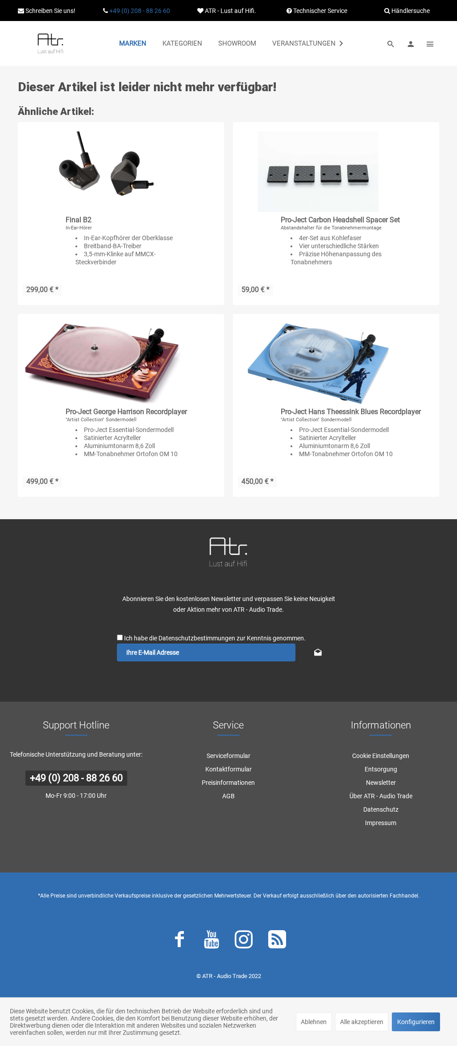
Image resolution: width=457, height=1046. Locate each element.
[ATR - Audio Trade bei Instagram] (244, 941)
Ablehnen (314, 1021)
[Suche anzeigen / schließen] (391, 43)
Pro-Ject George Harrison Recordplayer (126, 411)
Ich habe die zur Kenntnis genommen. (215, 638)
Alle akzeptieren (361, 1021)
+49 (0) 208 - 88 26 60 (139, 10)
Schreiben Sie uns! (49, 10)
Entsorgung (381, 769)
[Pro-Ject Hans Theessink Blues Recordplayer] (318, 363)
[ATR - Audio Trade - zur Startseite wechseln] (50, 43)
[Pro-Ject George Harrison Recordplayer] (103, 363)
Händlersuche (410, 10)
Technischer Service (319, 10)
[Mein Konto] (411, 43)
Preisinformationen (228, 782)
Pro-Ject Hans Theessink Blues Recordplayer (351, 411)
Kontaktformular (228, 769)
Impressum (380, 822)
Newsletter (381, 782)
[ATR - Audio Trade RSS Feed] (277, 941)
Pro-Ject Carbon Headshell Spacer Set (340, 220)
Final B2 (78, 220)
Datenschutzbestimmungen (196, 638)
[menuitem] (132, 43)
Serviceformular (228, 755)
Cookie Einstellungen (380, 755)
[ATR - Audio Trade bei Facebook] (179, 941)
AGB (228, 796)
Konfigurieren (416, 1021)
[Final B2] (103, 171)
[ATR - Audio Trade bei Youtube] (211, 941)
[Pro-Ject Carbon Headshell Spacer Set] (318, 171)
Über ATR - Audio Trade (380, 796)
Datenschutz (381, 809)
